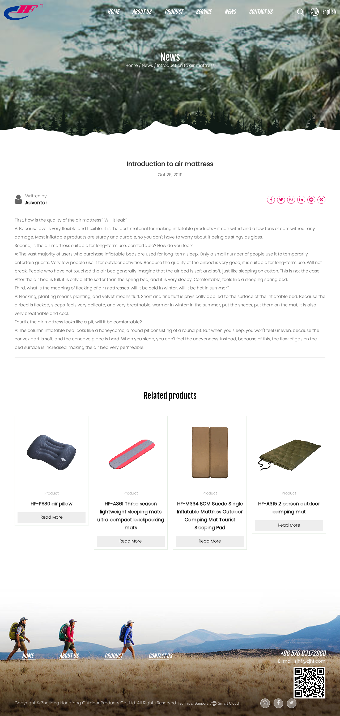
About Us (141, 12)
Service (203, 12)
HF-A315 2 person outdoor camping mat (273, 508)
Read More (36, 517)
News (230, 12)
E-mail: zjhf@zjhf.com (301, 662)
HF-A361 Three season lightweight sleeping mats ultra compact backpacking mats (115, 516)
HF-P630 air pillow (36, 504)
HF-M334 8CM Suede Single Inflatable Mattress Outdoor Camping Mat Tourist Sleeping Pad (194, 516)
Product (173, 12)
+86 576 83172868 (302, 653)
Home (113, 12)
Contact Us (260, 12)
